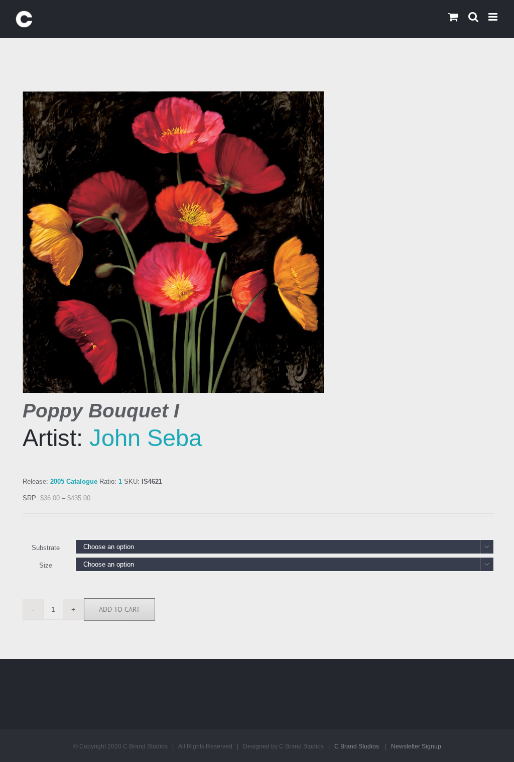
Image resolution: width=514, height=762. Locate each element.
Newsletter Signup (416, 746)
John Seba (145, 437)
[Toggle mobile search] (473, 17)
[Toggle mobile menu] (493, 17)
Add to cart (119, 609)
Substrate (46, 548)
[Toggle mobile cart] (453, 17)
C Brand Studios (356, 746)
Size (45, 565)
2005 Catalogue (73, 481)
